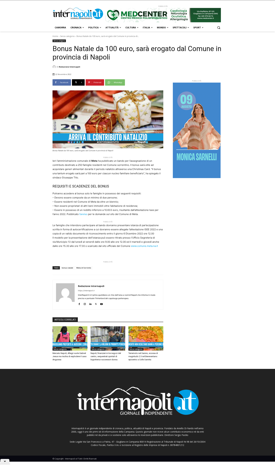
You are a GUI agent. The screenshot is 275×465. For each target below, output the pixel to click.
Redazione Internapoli (69, 67)
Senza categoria (67, 36)
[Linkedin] (90, 303)
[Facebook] (79, 303)
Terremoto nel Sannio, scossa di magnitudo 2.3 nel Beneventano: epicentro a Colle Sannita (143, 356)
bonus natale (67, 268)
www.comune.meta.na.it (144, 245)
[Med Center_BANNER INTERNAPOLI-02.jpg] (162, 15)
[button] (218, 27)
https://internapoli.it (86, 290)
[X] (96, 303)
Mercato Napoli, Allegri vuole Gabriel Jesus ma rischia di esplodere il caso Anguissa (70, 356)
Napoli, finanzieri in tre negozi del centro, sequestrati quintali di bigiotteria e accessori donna (106, 356)
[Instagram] (85, 303)
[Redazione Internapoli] (55, 66)
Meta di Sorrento (83, 268)
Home (55, 36)
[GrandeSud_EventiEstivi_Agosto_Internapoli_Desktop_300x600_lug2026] (196, 130)
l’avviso (83, 214)
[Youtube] (101, 303)
